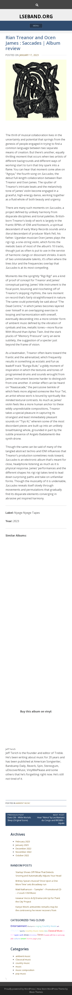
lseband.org (36, 16)
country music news (34, 931)
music (15, 930)
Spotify (22, 931)
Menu (36, 25)
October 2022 (22, 855)
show (26, 935)
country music (23, 963)
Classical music (23, 959)
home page (32, 938)
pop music (21, 973)
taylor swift (18, 935)
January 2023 (22, 845)
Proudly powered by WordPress (19, 988)
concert (23, 938)
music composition (25, 970)
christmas (33, 935)
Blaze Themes (36, 992)
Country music (49, 926)
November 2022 (23, 851)
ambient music (23, 803)
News (40, 934)
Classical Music (55, 930)
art (58, 926)
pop (39, 938)
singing (38, 926)
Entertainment (19, 926)
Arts (46, 931)
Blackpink (31, 926)
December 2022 (23, 848)
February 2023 (23, 841)
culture (17, 938)
